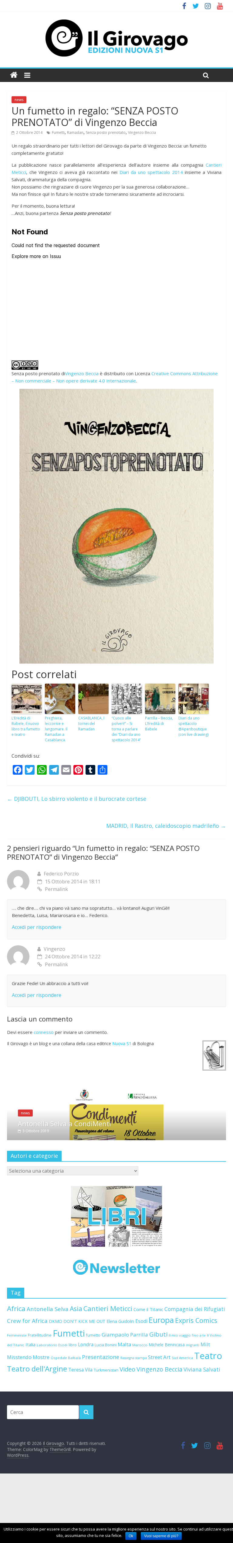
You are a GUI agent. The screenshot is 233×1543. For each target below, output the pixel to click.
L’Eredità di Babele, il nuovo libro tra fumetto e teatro (26, 726)
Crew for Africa (27, 1376)
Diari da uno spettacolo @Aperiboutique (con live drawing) (193, 726)
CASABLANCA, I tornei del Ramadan (91, 723)
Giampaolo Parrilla (125, 1389)
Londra (85, 1399)
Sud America (182, 1413)
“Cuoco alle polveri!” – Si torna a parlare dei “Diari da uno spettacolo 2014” (126, 729)
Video (127, 1424)
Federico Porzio (61, 873)
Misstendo (19, 1412)
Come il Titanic (148, 1364)
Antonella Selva (48, 1364)
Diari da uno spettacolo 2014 (151, 172)
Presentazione (100, 1412)
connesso (44, 1032)
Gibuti (158, 1389)
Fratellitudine (40, 1390)
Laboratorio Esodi (52, 1400)
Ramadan (75, 132)
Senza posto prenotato (106, 132)
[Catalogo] (116, 1271)
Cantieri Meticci (107, 1363)
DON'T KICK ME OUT (84, 1376)
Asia (76, 1363)
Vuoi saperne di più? (161, 1536)
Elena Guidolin (120, 1376)
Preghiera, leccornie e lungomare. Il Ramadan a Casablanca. (56, 729)
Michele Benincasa (167, 1400)
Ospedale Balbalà (66, 1413)
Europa (161, 1375)
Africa (16, 1363)
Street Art (159, 1412)
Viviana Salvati (202, 1424)
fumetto (93, 1390)
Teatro (208, 1411)
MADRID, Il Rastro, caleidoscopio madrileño (166, 825)
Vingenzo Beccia (142, 132)
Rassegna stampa (133, 1413)
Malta (124, 1399)
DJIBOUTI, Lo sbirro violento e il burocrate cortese (76, 798)
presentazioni (151, 1168)
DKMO (55, 1376)
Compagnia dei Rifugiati (194, 1364)
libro (73, 1400)
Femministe (17, 1390)
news (19, 99)
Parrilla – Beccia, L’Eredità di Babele (159, 723)
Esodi (141, 1376)
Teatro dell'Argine (37, 1424)
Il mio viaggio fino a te (187, 1390)
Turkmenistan (106, 1425)
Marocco (139, 1400)
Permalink (56, 889)
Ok (131, 1536)
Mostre (41, 1412)
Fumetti (58, 132)
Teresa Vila (80, 1425)
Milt (205, 1399)
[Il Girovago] (14, 75)
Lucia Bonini (105, 1400)
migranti (192, 1400)
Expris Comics (196, 1375)
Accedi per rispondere (36, 927)
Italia (30, 1400)
